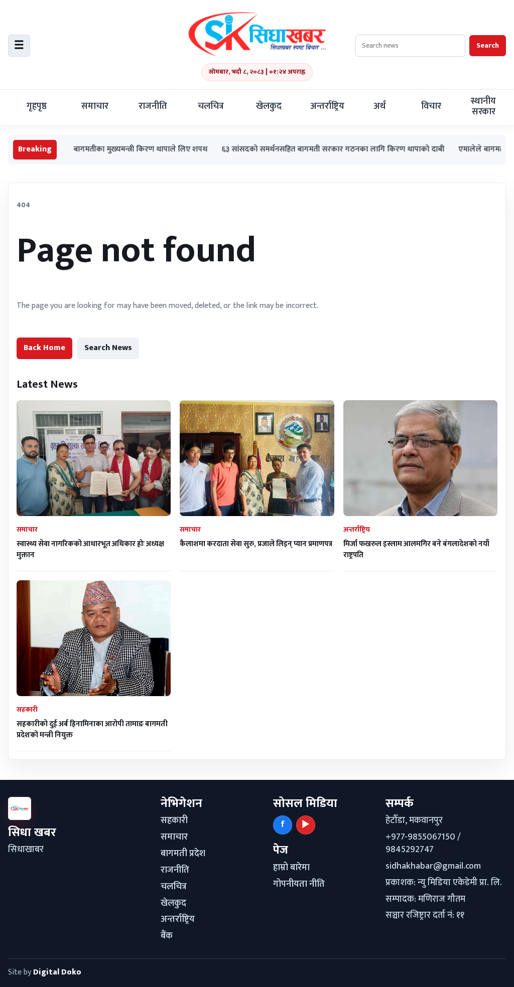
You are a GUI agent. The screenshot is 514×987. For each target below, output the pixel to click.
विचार (431, 106)
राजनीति (153, 106)
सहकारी (174, 820)
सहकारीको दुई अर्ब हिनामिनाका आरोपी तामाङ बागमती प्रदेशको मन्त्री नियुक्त (92, 729)
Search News (108, 348)
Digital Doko (57, 972)
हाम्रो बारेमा (291, 867)
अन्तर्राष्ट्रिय (327, 106)
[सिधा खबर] (257, 34)
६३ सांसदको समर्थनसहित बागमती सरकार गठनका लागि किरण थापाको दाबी (303, 149)
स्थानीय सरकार (483, 106)
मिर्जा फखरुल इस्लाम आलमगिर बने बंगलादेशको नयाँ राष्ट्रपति (416, 549)
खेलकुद (269, 106)
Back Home (44, 348)
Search (487, 45)
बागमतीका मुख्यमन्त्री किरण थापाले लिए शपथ (111, 149)
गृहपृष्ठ (37, 106)
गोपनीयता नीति (299, 884)
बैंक (167, 935)
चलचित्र (211, 106)
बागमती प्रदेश (183, 853)
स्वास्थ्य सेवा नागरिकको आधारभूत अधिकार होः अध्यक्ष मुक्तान (90, 549)
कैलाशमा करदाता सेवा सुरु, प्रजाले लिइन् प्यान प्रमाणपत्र (256, 544)
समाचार (94, 106)
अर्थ (379, 106)
